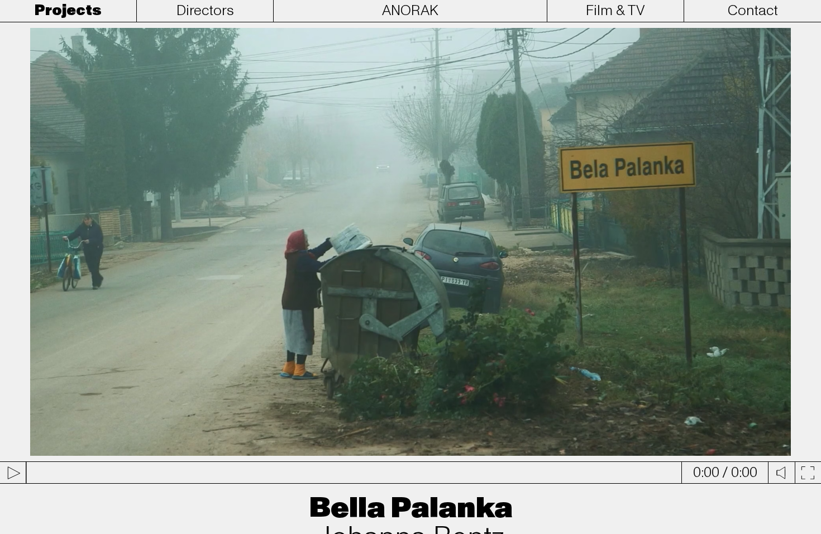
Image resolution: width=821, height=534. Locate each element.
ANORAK (410, 11)
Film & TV (615, 11)
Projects (68, 11)
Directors (205, 11)
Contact (753, 11)
